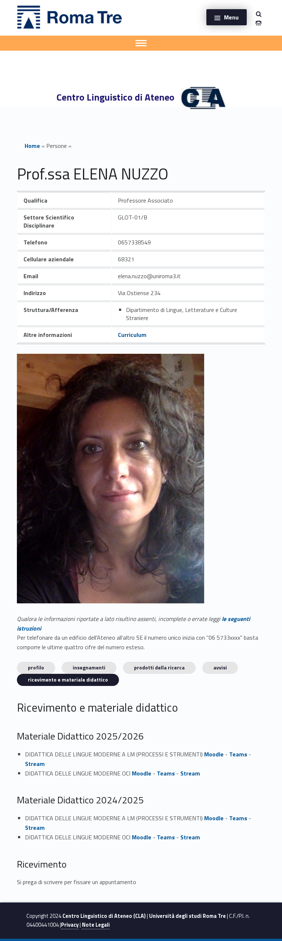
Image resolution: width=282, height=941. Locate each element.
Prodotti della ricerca (159, 667)
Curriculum (132, 334)
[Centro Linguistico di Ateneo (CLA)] (69, 16)
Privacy (70, 925)
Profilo (36, 667)
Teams (238, 754)
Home (32, 145)
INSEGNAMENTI (89, 667)
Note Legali (96, 925)
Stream (35, 763)
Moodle (214, 754)
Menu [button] (231, 17)
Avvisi (220, 667)
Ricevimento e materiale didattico (68, 679)
